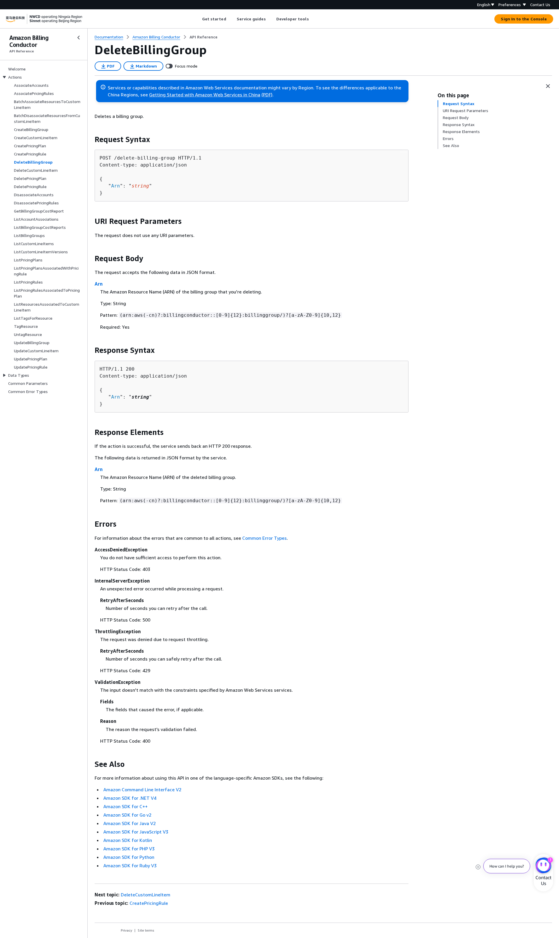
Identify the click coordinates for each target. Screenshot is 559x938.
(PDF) (267, 95)
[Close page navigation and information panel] (548, 86)
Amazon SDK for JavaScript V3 (135, 832)
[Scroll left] (197, 19)
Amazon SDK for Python (128, 857)
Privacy (126, 930)
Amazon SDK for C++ (125, 806)
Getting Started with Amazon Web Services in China (204, 95)
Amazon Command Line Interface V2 (142, 789)
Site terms (146, 930)
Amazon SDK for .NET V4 (129, 798)
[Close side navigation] (79, 37)
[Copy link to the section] (89, 139)
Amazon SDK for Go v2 (127, 815)
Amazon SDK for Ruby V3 (130, 865)
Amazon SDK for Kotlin (127, 840)
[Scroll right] (313, 19)
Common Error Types (264, 538)
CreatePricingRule (149, 903)
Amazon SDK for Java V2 (129, 823)
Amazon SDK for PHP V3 (129, 849)
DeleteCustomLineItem (145, 895)
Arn (115, 186)
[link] (203, 37)
